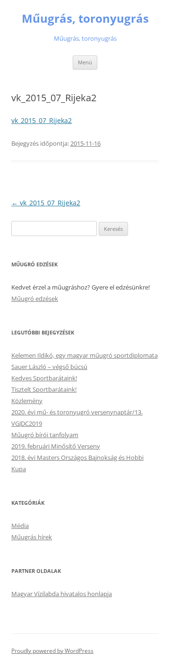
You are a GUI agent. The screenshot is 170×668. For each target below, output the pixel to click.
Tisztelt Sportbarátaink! (43, 389)
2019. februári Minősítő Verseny (55, 446)
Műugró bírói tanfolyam (44, 435)
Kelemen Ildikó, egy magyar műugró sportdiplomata (84, 355)
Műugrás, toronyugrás (85, 18)
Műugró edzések (34, 298)
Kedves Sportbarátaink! (44, 378)
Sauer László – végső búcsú (49, 366)
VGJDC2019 (26, 423)
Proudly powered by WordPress (52, 651)
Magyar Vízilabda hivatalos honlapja (61, 593)
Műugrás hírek (31, 537)
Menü (85, 62)
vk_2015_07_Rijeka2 (41, 120)
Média (20, 525)
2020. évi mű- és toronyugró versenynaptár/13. (77, 412)
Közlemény (26, 400)
